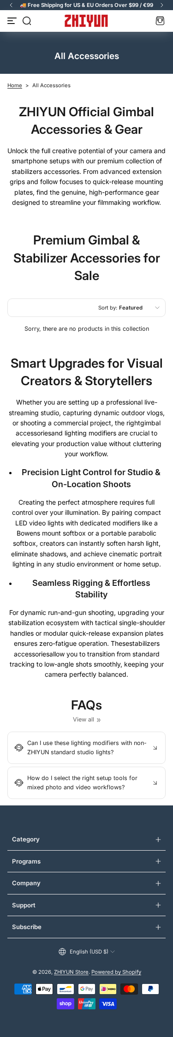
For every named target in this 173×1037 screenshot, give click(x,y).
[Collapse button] (86, 747)
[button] (26, 20)
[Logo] (86, 20)
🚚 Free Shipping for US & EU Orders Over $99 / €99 (86, 5)
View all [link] (83, 719)
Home (14, 85)
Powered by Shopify (116, 972)
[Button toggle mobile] (12, 20)
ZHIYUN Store (71, 972)
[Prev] (11, 5)
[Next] (162, 5)
